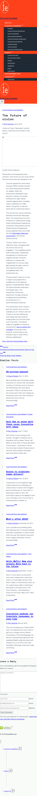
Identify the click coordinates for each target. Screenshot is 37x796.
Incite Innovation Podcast (14, 57)
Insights (6, 771)
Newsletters (11, 65)
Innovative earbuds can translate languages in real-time (19, 616)
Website (32, 708)
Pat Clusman (9, 124)
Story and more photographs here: (15, 341)
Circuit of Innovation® (13, 33)
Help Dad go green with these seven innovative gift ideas (19, 424)
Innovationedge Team (13, 73)
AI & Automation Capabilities (15, 41)
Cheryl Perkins (13, 376)
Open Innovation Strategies (15, 36)
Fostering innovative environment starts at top (17, 348)
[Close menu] (0, 741)
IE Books (10, 60)
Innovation (10, 28)
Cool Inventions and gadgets (12, 110)
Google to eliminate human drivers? (18, 473)
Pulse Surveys (11, 71)
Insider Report (11, 63)
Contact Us (7, 791)
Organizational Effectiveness (15, 49)
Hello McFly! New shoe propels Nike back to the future (19, 564)
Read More (11, 406)
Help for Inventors (12, 46)
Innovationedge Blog (13, 55)
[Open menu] (2, 102)
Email (31, 703)
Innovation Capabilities (11, 749)
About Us (8, 23)
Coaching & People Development (16, 31)
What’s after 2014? (17, 518)
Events (9, 68)
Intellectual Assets (12, 44)
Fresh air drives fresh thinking (10, 354)
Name (31, 699)
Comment (4, 694)
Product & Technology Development (17, 39)
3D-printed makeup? (17, 371)
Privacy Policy (11, 79)
